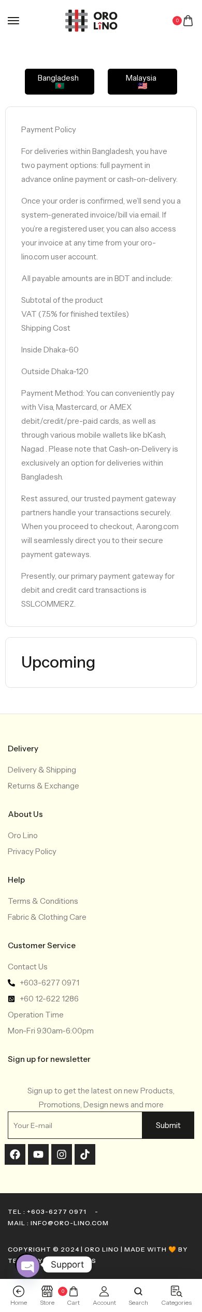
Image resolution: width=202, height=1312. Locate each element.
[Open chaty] (26, 1264)
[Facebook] (15, 1154)
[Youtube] (38, 1154)
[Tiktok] (85, 1154)
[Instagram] (61, 1154)
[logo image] (97, 20)
